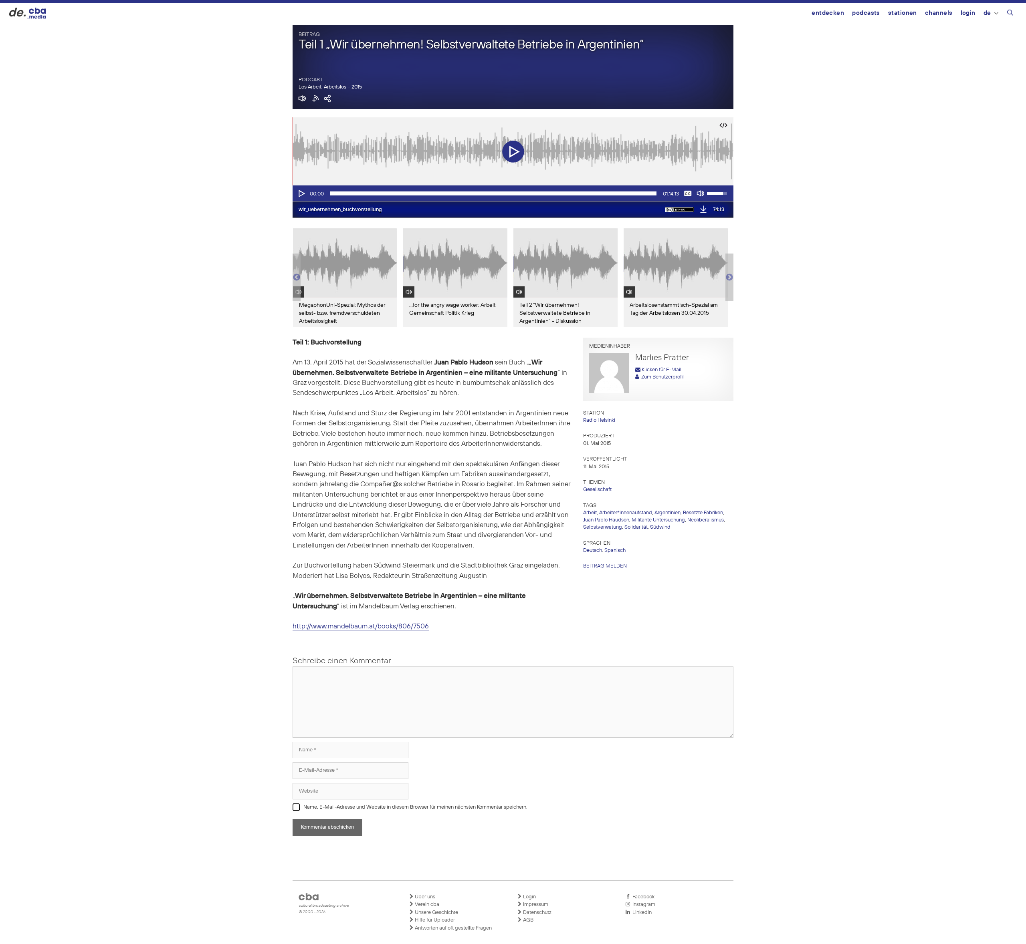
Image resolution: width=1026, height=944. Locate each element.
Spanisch (615, 550)
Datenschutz (536, 912)
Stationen (902, 13)
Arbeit (590, 512)
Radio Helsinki (599, 420)
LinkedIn (641, 912)
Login (968, 13)
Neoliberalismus (705, 520)
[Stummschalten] (701, 193)
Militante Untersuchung (658, 520)
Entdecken (828, 13)
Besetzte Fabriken (703, 512)
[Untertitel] (688, 193)
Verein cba (426, 904)
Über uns (424, 897)
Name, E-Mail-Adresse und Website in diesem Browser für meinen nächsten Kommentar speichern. (415, 807)
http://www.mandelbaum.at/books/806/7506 (361, 626)
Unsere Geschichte (436, 912)
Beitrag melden (605, 566)
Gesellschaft (597, 489)
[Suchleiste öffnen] (1010, 14)
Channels (939, 13)
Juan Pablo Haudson (606, 520)
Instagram (642, 904)
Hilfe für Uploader (434, 920)
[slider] (493, 193)
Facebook (642, 897)
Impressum (535, 904)
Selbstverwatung (602, 527)
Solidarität (636, 527)
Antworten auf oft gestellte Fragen (453, 928)
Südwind (660, 527)
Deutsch (592, 550)
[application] (513, 193)
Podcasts (866, 13)
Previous (297, 278)
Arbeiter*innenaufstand (625, 512)
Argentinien (667, 512)
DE (987, 13)
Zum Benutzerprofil (661, 377)
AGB (527, 920)
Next (729, 278)
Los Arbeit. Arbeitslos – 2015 (330, 87)
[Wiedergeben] (301, 193)
